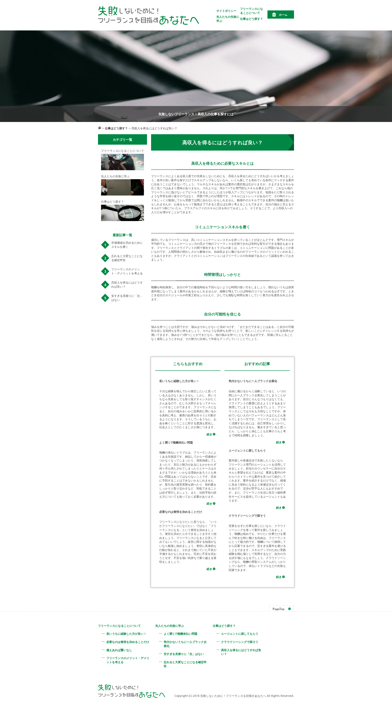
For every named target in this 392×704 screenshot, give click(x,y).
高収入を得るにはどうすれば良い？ (127, 284)
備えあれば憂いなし (119, 650)
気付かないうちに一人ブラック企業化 (185, 644)
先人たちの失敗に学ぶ (169, 626)
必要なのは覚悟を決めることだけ (127, 642)
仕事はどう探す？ (251, 19)
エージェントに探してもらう (239, 634)
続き (209, 434)
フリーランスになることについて (251, 11)
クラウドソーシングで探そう (239, 642)
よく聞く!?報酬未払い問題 (180, 634)
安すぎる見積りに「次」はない (127, 298)
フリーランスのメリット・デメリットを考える (127, 271)
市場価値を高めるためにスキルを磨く (127, 245)
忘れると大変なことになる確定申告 (127, 258)
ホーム (283, 15)
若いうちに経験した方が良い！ (126, 634)
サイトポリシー (226, 11)
